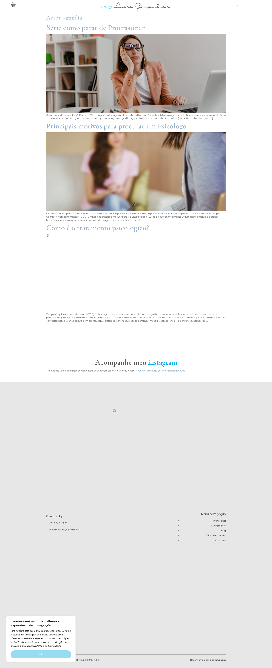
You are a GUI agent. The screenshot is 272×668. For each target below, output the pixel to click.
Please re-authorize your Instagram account (160, 370)
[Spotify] (259, 6)
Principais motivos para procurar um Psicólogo (116, 126)
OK (41, 654)
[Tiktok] (248, 6)
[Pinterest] (253, 6)
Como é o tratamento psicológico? (97, 227)
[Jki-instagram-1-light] (237, 6)
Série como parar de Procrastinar (95, 27)
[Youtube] (243, 6)
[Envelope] (264, 6)
